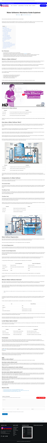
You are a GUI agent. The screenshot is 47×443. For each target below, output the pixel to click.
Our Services (15, 5)
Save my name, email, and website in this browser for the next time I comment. (13, 411)
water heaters (5, 349)
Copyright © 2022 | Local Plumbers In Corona (21, 441)
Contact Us (33, 5)
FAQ (25, 5)
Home (12, 5)
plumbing (25, 53)
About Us (30, 5)
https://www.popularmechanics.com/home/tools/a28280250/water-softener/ (13, 389)
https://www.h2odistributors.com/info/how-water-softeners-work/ (12, 391)
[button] (1, 5)
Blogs (27, 5)
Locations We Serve (21, 5)
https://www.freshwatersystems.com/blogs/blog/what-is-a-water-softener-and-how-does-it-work (16, 390)
